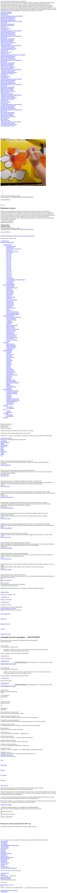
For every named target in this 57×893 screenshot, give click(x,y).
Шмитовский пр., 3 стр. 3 (7, 884)
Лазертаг (9, 362)
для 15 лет (9, 277)
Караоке (9, 365)
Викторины (9, 360)
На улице (3, 780)
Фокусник (9, 310)
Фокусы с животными (12, 311)
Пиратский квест (11, 348)
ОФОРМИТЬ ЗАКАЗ (5, 226)
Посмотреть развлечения (7, 507)
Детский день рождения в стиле (9, 868)
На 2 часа (9, 255)
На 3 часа (9, 256)
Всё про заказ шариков (6, 528)
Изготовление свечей (12, 337)
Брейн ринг (9, 385)
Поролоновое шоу (11, 372)
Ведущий (9, 388)
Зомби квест (10, 349)
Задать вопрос (4, 891)
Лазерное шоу (10, 302)
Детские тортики (5, 862)
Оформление (4, 861)
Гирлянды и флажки (12, 392)
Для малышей (10, 278)
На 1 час (9, 254)
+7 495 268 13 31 (5, 241)
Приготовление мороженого (14, 317)
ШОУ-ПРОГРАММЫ (9, 285)
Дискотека (9, 368)
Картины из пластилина (13, 329)
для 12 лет (9, 273)
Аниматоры (4, 854)
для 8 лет (9, 267)
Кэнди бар (9, 356)
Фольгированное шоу (12, 287)
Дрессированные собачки (13, 313)
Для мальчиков (10, 283)
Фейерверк (9, 364)
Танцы (8, 341)
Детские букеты (5, 866)
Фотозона (9, 394)
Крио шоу (9, 298)
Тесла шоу (9, 295)
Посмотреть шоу (5, 475)
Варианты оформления (6, 548)
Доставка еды (4, 864)
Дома (2, 760)
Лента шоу (9, 289)
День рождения (4, 848)
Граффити (9, 321)
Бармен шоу (10, 306)
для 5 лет (9, 263)
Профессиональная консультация (9, 890)
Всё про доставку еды (6, 580)
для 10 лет (9, 270)
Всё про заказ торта (5, 518)
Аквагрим (9, 352)
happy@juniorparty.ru (6, 877)
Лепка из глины (11, 331)
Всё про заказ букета (6, 537)
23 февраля (3, 852)
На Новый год (10, 247)
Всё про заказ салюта (6, 558)
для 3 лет (9, 260)
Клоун (8, 309)
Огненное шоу (10, 303)
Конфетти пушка (11, 380)
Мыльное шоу (10, 290)
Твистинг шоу (10, 291)
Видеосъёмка (10, 416)
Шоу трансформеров (12, 299)
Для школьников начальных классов (16, 279)
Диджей (9, 366)
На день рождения (11, 246)
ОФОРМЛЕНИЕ (8, 389)
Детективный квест (11, 346)
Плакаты (9, 397)
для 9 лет (9, 269)
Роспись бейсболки (11, 319)
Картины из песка (11, 330)
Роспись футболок (11, 318)
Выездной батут (11, 370)
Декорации (9, 396)
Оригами (9, 323)
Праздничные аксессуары (13, 400)
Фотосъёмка (10, 414)
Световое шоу (10, 301)
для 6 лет (9, 265)
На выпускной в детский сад (14, 248)
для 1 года (9, 258)
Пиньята (9, 353)
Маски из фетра (10, 326)
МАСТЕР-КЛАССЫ (9, 315)
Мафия (8, 384)
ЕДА (5, 409)
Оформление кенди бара (13, 398)
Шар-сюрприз (10, 354)
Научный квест (10, 344)
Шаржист (9, 378)
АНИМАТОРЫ (7, 244)
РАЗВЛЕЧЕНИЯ (8, 350)
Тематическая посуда (12, 401)
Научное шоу (10, 294)
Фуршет (9, 410)
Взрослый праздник (6, 634)
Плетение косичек (11, 335)
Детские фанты (10, 357)
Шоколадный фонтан (12, 374)
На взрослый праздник (12, 251)
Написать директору (6, 878)
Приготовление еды (12, 334)
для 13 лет (9, 274)
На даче (2, 770)
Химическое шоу (11, 297)
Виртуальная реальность (13, 382)
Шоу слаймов (10, 293)
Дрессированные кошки (13, 314)
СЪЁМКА (6, 413)
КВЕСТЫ (6, 342)
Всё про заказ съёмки (6, 569)
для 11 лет (9, 271)
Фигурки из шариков (12, 339)
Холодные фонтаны (12, 381)
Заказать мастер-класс (6, 438)
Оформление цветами (12, 393)
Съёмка (2, 865)
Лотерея (9, 358)
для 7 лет (9, 266)
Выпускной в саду (5, 624)
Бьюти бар (9, 376)
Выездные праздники (6, 853)
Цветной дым (10, 369)
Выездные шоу (4, 856)
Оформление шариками (13, 390)
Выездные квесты (5, 486)
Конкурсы (9, 361)
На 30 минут (10, 252)
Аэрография (10, 322)
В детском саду (4, 785)
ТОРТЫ (6, 405)
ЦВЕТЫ (6, 417)
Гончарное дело (10, 338)
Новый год (3, 618)
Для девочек (10, 282)
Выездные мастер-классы (7, 497)
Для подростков (11, 281)
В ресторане (4, 765)
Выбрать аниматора (6, 465)
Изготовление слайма (12, 325)
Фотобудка (9, 377)
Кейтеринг (9, 412)
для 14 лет (9, 275)
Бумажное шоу (10, 286)
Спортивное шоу (11, 307)
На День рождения (5, 613)
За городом (3, 775)
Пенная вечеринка (11, 386)
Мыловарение (10, 333)
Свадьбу (3, 629)
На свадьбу (9, 250)
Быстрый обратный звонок (7, 242)
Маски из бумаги (11, 327)
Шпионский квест (11, 345)
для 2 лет (9, 259)
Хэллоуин (3, 850)
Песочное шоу (10, 305)
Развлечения (4, 860)
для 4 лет (9, 262)
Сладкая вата (10, 373)
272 (4, 205)
